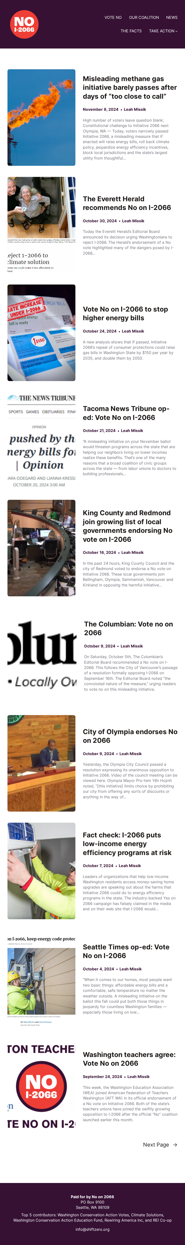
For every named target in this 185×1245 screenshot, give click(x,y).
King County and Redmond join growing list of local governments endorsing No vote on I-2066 (127, 526)
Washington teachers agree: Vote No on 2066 (129, 1059)
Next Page (160, 1145)
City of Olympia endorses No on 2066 (130, 736)
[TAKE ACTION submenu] (176, 31)
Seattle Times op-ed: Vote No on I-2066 (126, 951)
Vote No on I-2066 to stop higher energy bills (125, 313)
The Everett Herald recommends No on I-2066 (127, 203)
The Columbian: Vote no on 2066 (128, 628)
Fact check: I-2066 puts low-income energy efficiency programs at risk (127, 844)
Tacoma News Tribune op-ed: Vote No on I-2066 (126, 413)
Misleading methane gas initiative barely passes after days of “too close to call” (130, 87)
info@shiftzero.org (93, 1229)
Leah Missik (135, 109)
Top (25, 1214)
